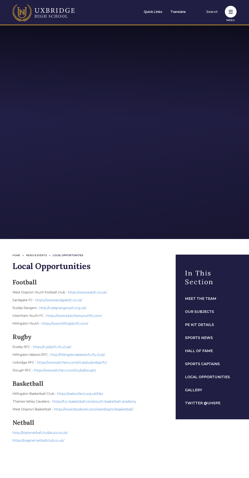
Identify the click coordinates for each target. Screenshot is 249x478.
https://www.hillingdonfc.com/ (65, 323)
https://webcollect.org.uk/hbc (80, 394)
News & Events (36, 255)
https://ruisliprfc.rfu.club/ (52, 347)
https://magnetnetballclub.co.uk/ (38, 440)
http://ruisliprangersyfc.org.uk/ (62, 308)
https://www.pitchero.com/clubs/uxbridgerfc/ (72, 362)
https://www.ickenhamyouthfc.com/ (74, 316)
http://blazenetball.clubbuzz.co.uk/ (40, 433)
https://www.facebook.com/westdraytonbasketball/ (93, 409)
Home (16, 255)
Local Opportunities (68, 255)
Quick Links (153, 12)
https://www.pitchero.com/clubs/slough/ (65, 370)
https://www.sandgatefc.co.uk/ (58, 300)
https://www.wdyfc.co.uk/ (87, 292)
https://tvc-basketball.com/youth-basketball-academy (94, 401)
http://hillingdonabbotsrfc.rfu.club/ (77, 355)
